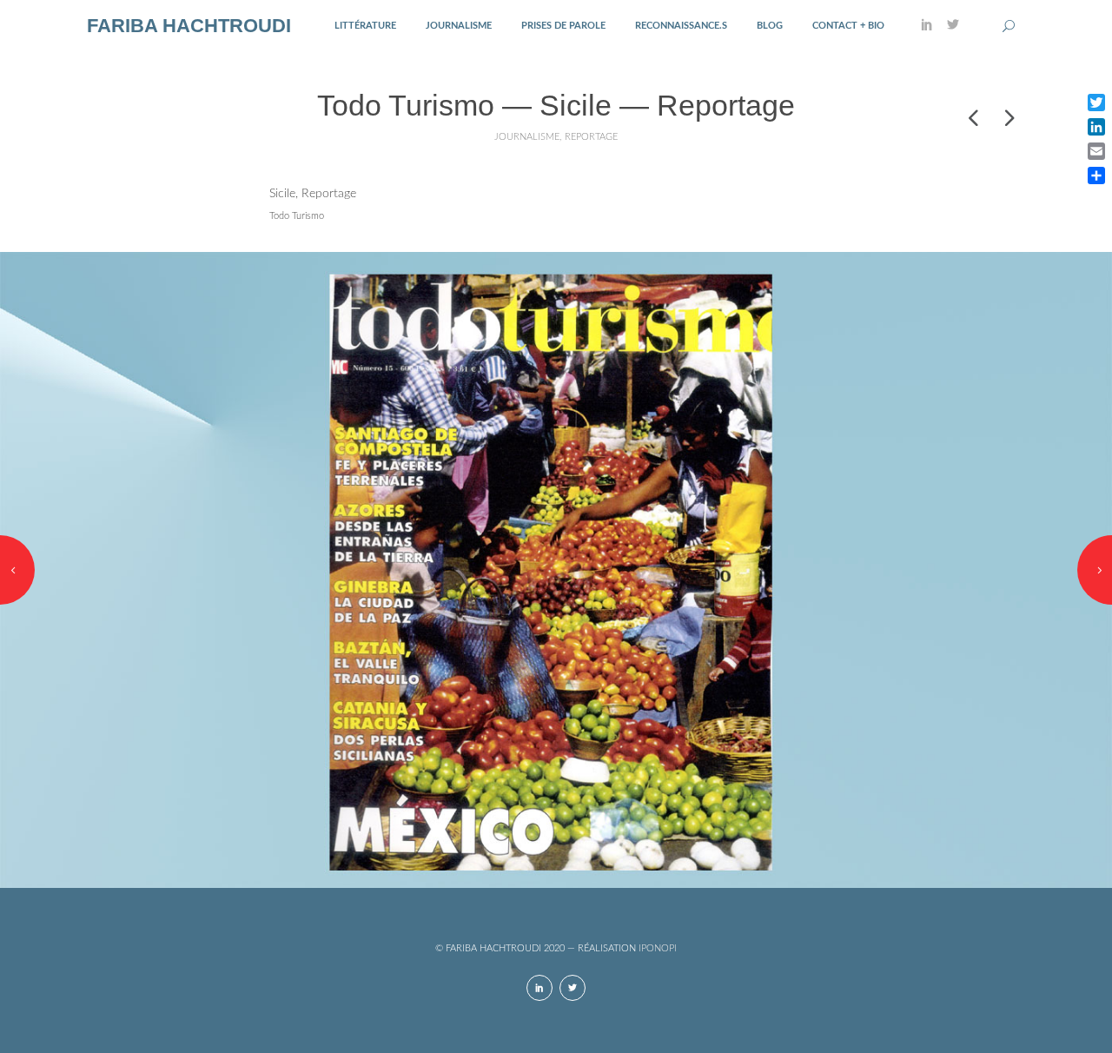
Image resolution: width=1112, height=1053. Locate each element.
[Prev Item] (973, 117)
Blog (770, 25)
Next (1094, 570)
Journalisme (459, 25)
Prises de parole (563, 25)
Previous (17, 570)
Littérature (365, 25)
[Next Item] (1007, 117)
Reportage (591, 137)
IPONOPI (658, 948)
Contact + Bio (848, 25)
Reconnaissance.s (681, 25)
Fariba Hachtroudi (189, 25)
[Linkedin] (927, 26)
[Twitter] (953, 26)
